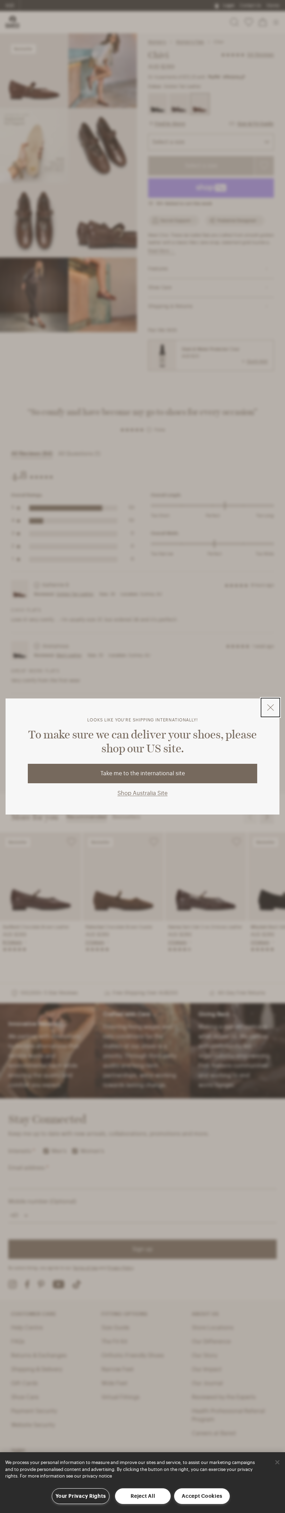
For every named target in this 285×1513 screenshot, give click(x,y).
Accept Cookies (202, 1496)
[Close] (277, 1462)
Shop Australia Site (142, 793)
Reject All (143, 1496)
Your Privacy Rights (81, 1496)
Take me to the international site (142, 773)
